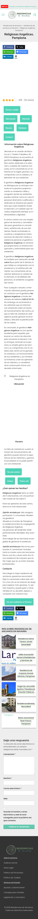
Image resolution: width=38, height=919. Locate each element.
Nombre (7, 778)
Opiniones (22, 128)
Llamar (10, 481)
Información (10, 119)
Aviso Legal (8, 868)
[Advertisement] (19, 79)
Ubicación (26, 119)
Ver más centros (13, 472)
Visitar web (24, 481)
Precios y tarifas (12, 110)
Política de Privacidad (13, 873)
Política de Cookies (12, 877)
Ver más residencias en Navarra (19, 602)
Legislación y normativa (14, 897)
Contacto (9, 137)
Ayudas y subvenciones (14, 887)
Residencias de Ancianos (12, 26)
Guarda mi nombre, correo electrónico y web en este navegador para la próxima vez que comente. (17, 816)
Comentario (9, 754)
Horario (9, 128)
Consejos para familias (14, 892)
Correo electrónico (12, 788)
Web (5, 798)
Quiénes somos (10, 863)
